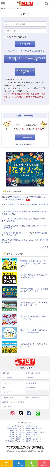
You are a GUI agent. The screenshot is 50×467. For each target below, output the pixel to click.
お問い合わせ (30, 387)
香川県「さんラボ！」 (33, 434)
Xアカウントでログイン (15, 59)
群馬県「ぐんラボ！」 (17, 434)
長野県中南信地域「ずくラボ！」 (36, 432)
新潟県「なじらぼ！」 (33, 430)
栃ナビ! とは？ (26, 368)
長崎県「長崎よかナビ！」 (34, 428)
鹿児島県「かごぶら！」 (33, 439)
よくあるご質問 (31, 383)
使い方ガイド (6, 383)
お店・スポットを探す (7, 465)
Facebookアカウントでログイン (35, 59)
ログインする (25, 44)
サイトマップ (6, 392)
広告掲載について (8, 398)
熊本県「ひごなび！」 (33, 426)
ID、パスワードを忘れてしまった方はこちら (26, 51)
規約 (3, 387)
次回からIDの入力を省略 (16, 37)
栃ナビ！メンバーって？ (26, 144)
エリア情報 (31, 465)
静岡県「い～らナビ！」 (33, 437)
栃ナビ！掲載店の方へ (33, 398)
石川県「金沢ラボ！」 (17, 439)
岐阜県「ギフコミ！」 (17, 432)
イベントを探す (18, 465)
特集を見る (5, 373)
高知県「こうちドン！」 (33, 441)
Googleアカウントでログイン (25, 72)
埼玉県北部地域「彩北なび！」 (14, 441)
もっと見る (43, 247)
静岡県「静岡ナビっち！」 (15, 428)
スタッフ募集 (6, 406)
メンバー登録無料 (25, 137)
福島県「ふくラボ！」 (17, 430)
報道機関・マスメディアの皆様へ (13, 402)
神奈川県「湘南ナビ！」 (16, 437)
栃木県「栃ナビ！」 (18, 426)
